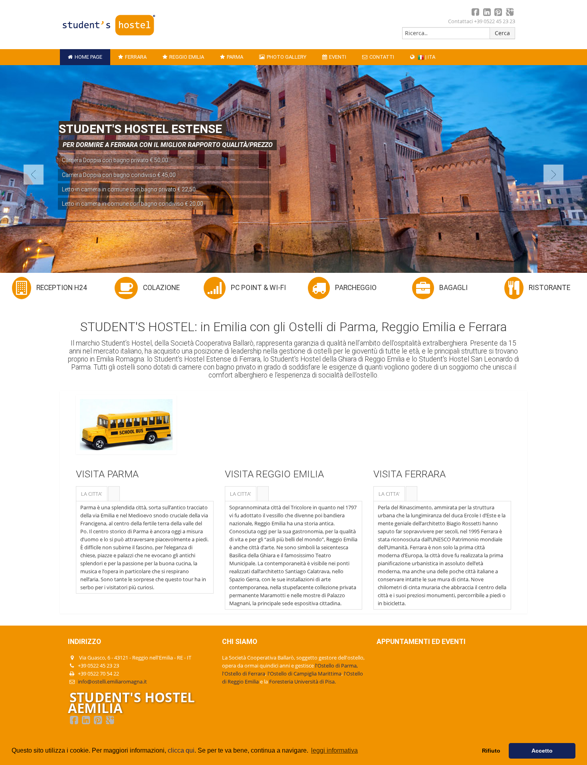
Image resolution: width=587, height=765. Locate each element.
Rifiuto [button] (491, 750)
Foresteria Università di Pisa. (302, 681)
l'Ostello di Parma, (336, 665)
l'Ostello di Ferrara (243, 673)
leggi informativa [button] (334, 750)
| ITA (429, 57)
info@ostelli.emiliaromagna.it (112, 681)
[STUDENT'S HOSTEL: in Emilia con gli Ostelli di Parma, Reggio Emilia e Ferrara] (108, 37)
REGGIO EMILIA (186, 57)
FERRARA (136, 57)
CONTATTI (381, 57)
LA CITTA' (91, 493)
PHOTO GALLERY (286, 57)
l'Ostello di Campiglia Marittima (304, 673)
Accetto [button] (542, 750)
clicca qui (181, 750)
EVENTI (337, 57)
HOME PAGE (88, 57)
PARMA (235, 57)
